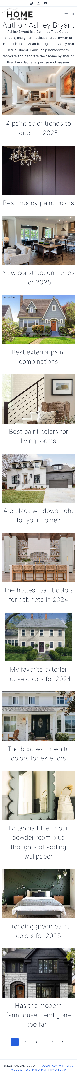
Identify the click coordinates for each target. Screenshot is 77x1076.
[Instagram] (31, 3)
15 (52, 1042)
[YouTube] (46, 3)
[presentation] (39, 90)
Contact (57, 1065)
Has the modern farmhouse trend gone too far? (38, 1015)
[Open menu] (66, 14)
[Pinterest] (38, 3)
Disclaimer (39, 1069)
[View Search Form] (73, 14)
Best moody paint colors (38, 203)
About (46, 1065)
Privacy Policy (57, 1069)
